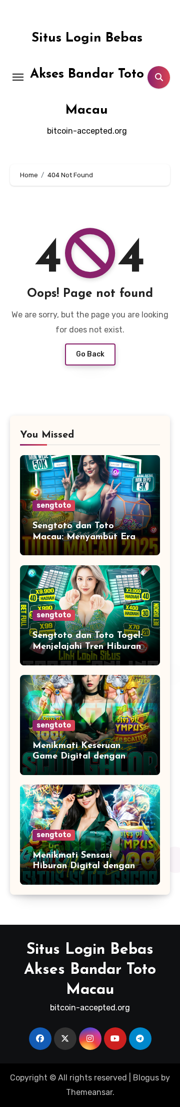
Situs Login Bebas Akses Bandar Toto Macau (87, 74)
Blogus (146, 1077)
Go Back (90, 354)
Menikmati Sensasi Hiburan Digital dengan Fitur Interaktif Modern (83, 866)
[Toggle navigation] (18, 77)
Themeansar (89, 1092)
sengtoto (53, 505)
